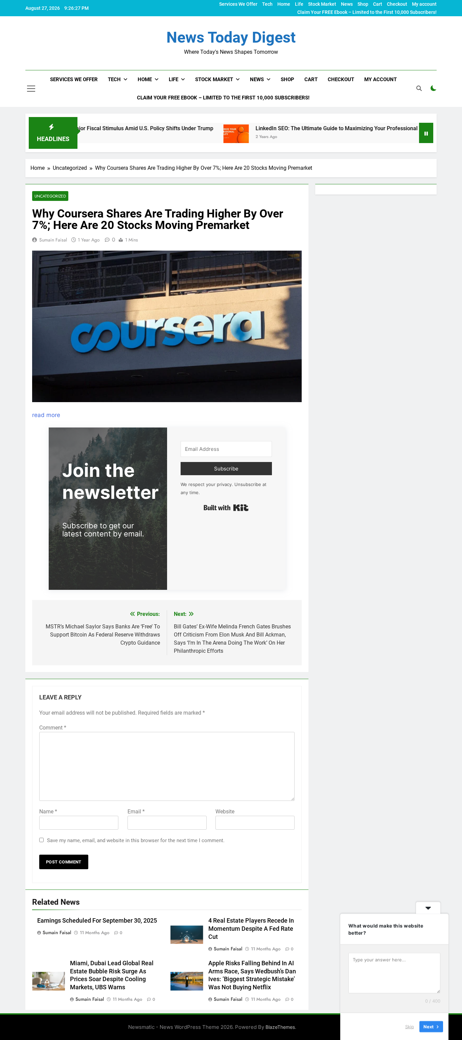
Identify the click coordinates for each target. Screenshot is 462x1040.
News (347, 4)
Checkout (397, 4)
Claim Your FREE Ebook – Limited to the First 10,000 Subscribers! (367, 12)
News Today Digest (231, 37)
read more (46, 415)
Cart (377, 4)
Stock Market (322, 4)
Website (224, 811)
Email (136, 811)
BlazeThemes (280, 1027)
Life (299, 4)
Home (283, 4)
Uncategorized (50, 196)
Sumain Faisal (53, 239)
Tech (267, 4)
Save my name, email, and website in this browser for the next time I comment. (136, 840)
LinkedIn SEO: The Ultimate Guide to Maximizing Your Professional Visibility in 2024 (321, 128)
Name (48, 811)
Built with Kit (226, 508)
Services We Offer (238, 4)
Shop (362, 4)
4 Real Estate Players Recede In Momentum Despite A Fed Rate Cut (251, 928)
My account (424, 4)
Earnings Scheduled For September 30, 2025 (97, 920)
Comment (52, 727)
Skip (409, 1026)
